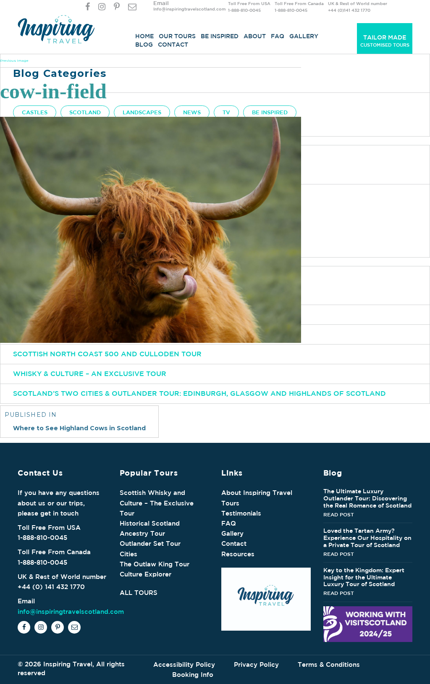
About (255, 36)
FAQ (277, 36)
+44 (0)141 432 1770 (349, 10)
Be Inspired (220, 36)
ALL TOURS (138, 592)
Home (144, 36)
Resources (237, 554)
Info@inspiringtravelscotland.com (189, 8)
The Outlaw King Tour (154, 564)
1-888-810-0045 (244, 10)
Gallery (303, 36)
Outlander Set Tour (150, 543)
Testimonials (241, 513)
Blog (144, 44)
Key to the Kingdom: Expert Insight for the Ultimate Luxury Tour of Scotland (363, 577)
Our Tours (177, 36)
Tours (230, 503)
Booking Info (192, 674)
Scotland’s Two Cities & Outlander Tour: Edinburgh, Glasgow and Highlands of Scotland (199, 393)
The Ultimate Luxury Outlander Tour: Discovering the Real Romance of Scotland (367, 498)
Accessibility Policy (184, 664)
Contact (173, 44)
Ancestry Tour (142, 533)
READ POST (338, 514)
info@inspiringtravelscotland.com (71, 611)
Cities (128, 554)
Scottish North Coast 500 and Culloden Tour (107, 354)
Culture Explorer (145, 574)
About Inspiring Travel (256, 492)
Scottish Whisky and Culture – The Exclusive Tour (157, 502)
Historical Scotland (150, 523)
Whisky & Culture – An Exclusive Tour (89, 373)
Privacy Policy (256, 664)
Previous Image (14, 60)
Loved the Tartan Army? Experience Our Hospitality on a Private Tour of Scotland (367, 537)
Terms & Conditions (329, 664)
